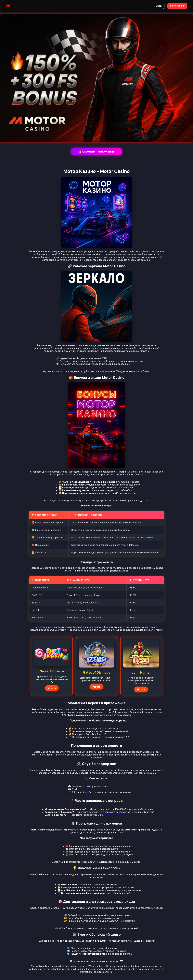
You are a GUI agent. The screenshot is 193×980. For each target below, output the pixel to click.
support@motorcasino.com (93, 789)
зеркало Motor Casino (115, 814)
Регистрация (177, 5)
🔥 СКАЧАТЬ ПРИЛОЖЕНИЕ (96, 151)
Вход (158, 5)
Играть (52, 688)
